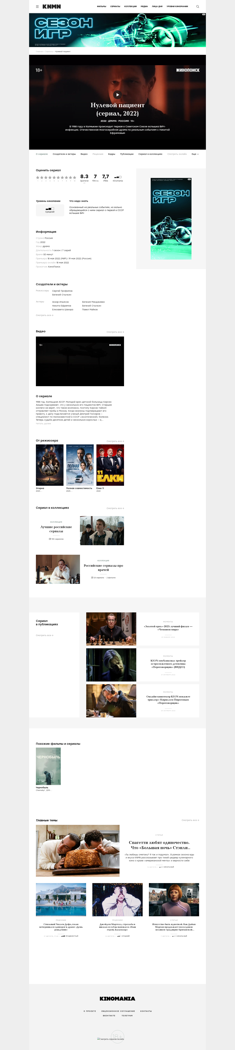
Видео (84, 154)
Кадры (111, 154)
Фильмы (101, 6)
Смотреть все (43, 315)
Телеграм (127, 1016)
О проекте (90, 1011)
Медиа (144, 6)
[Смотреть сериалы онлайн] (117, 1040)
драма (112, 121)
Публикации (127, 154)
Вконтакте (109, 1016)
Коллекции (130, 6)
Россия (123, 121)
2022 (103, 121)
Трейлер (117, 94)
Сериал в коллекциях (150, 154)
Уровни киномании (177, 6)
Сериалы (115, 6)
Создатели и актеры (64, 154)
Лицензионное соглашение (118, 1011)
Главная (39, 52)
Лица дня (157, 6)
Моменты (168, 622)
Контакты (146, 1011)
